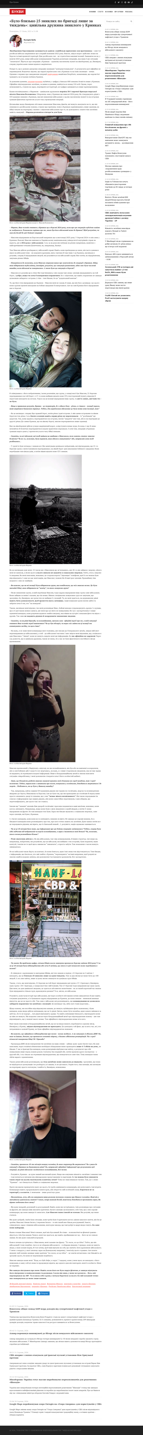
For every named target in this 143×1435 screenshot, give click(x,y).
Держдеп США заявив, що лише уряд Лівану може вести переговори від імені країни (118, 285)
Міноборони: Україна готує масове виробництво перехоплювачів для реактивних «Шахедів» (53, 1381)
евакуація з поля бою (72, 1283)
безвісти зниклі (39, 1283)
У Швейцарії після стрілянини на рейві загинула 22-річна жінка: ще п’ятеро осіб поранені (119, 244)
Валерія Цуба (30, 40)
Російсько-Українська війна (60, 1286)
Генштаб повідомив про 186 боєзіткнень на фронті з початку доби (118, 127)
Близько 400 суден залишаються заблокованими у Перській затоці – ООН (119, 257)
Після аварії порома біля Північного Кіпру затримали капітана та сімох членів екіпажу (118, 114)
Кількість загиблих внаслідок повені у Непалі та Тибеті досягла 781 (117, 231)
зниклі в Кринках (88, 1283)
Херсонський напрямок (81, 1286)
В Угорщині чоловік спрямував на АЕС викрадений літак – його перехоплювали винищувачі (118, 101)
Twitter (31, 1293)
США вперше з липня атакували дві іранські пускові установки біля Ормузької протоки (51, 1356)
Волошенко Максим (55, 1283)
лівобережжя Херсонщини (19, 1286)
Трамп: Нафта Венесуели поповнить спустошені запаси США (118, 156)
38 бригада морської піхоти (20, 1283)
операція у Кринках (39, 1286)
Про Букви (14, 2)
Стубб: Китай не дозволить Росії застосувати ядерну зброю (117, 298)
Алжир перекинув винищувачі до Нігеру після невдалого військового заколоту (51, 1333)
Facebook (17, 1293)
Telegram (44, 1293)
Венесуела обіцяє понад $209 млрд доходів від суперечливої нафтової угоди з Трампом (50, 1310)
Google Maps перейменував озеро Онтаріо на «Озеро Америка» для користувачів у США (55, 1404)
